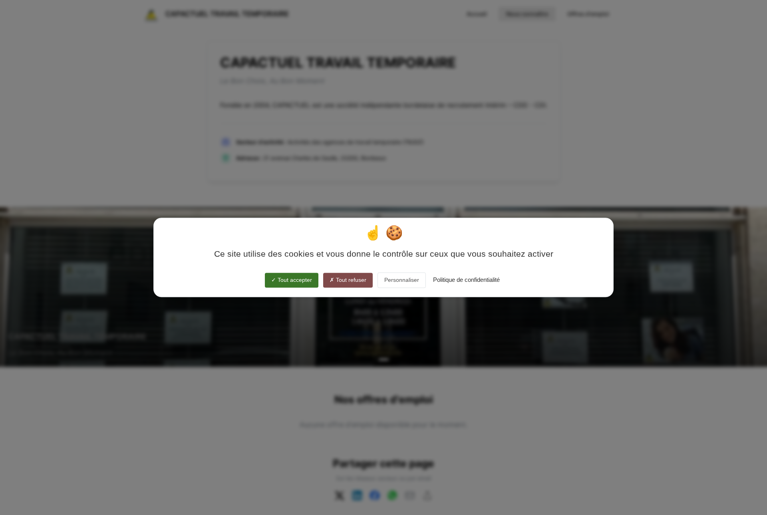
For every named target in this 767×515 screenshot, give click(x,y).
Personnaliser (401, 280)
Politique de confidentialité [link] (466, 279)
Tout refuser (350, 280)
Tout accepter (294, 280)
